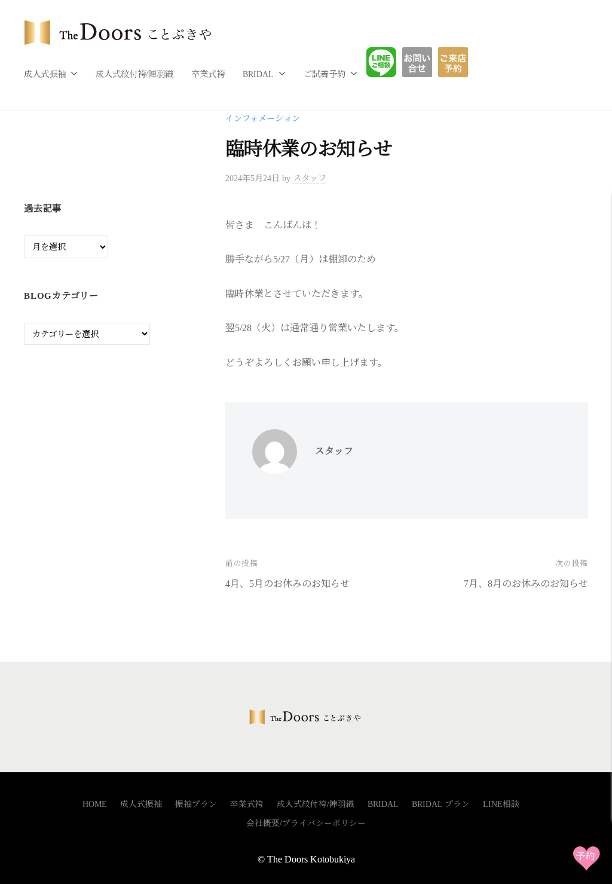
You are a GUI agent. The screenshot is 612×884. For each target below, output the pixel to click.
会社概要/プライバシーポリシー (306, 823)
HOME (94, 804)
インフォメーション (262, 118)
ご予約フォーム (457, 62)
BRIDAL (258, 74)
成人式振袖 (45, 74)
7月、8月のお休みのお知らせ (526, 584)
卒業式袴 (208, 74)
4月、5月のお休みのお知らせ (287, 584)
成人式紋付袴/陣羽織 (134, 74)
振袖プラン (196, 804)
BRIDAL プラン (441, 804)
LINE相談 (390, 62)
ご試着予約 (324, 74)
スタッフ (309, 178)
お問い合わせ (426, 62)
